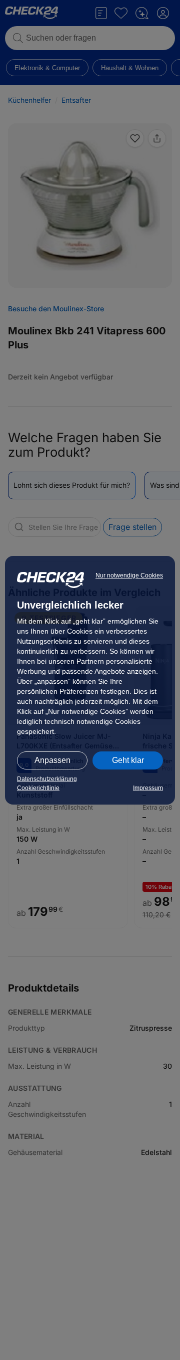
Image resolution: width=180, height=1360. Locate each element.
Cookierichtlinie (38, 788)
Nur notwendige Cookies (129, 575)
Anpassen (52, 760)
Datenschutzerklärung (47, 779)
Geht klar (128, 760)
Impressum (148, 788)
